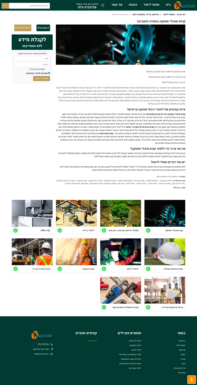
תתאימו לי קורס (41, 78)
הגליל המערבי (141, 183)
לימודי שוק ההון (135, 368)
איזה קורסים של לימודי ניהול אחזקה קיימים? (165, 71)
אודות (183, 359)
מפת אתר (181, 372)
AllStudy (176, 187)
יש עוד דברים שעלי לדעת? (173, 82)
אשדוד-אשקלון (110, 180)
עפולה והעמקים (110, 183)
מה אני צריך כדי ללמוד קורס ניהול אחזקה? (166, 77)
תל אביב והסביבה (165, 180)
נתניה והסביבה (81, 180)
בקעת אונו (85, 183)
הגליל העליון (130, 183)
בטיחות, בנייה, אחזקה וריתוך (145, 14)
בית (168, 5)
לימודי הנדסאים (135, 340)
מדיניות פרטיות (179, 368)
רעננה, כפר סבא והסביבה (65, 180)
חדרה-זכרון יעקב (178, 183)
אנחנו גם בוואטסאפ (41, 354)
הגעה (183, 363)
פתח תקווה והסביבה (72, 183)
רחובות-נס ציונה (165, 183)
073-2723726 (21, 27)
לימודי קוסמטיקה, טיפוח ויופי (130, 354)
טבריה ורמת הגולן (96, 183)
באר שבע (120, 183)
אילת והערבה (152, 183)
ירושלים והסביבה (152, 180)
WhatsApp (42, 27)
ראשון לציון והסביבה (125, 180)
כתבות (133, 5)
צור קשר (116, 5)
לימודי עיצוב (136, 350)
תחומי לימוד (151, 5)
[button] (192, 380)
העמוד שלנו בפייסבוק (41, 349)
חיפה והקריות (139, 180)
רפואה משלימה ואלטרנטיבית (130, 363)
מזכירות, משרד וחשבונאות (131, 359)
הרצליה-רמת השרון (95, 180)
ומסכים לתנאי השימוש (37, 73)
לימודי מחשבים (135, 345)
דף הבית (181, 14)
